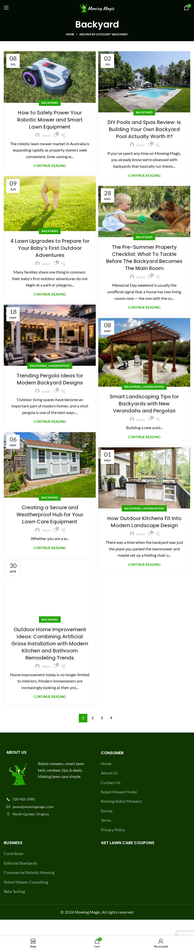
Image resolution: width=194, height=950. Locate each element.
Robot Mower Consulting (26, 882)
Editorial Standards (20, 863)
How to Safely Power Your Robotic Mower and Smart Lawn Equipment (50, 119)
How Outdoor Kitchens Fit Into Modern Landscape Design (144, 522)
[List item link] (48, 799)
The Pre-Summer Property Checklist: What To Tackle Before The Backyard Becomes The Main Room (144, 257)
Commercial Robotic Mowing (29, 872)
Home (70, 34)
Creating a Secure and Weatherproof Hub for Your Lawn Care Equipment (49, 514)
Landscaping (59, 366)
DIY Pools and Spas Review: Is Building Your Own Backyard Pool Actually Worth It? (144, 129)
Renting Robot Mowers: (121, 801)
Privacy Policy (113, 829)
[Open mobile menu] (6, 8)
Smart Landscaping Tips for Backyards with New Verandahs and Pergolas (144, 403)
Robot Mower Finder (119, 791)
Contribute (13, 853)
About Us (109, 772)
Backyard (49, 103)
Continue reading (50, 165)
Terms (106, 820)
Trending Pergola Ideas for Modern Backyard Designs (50, 379)
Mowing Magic (87, 912)
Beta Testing (14, 891)
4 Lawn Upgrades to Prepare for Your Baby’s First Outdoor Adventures (49, 248)
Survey (107, 810)
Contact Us (110, 782)
